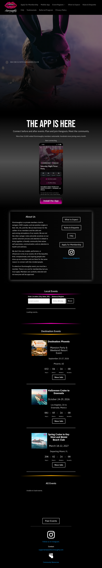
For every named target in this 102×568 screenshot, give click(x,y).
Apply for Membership (29, 5)
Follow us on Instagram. (71, 258)
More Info (58, 377)
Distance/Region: (58, 296)
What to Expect (74, 5)
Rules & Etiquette (89, 5)
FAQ (22, 10)
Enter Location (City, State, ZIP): (39, 296)
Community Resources (51, 562)
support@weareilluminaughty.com (51, 550)
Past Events (51, 521)
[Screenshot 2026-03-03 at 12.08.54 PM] (51, 194)
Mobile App (45, 5)
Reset (70, 301)
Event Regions (57, 5)
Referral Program (46, 10)
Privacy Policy (61, 10)
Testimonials (31, 10)
